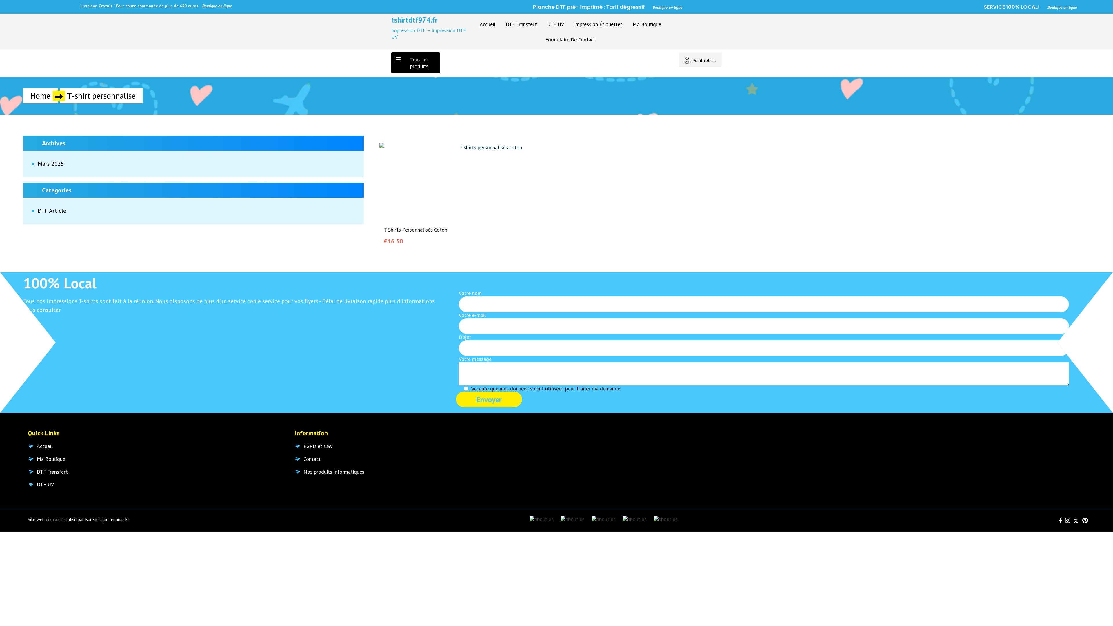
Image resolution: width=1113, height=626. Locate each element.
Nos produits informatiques (333, 471)
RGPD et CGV (318, 446)
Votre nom (470, 293)
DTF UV (555, 24)
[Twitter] (1075, 521)
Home (40, 95)
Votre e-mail (472, 315)
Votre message (475, 359)
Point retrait (704, 60)
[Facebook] (1060, 521)
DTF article (52, 210)
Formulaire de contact (570, 39)
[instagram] (1066, 521)
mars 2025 (51, 164)
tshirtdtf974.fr (414, 20)
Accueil (488, 24)
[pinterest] (1083, 521)
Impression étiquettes (598, 24)
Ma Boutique (647, 24)
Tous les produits (419, 63)
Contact (312, 459)
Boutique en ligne (156, 5)
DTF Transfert (521, 24)
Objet (465, 337)
